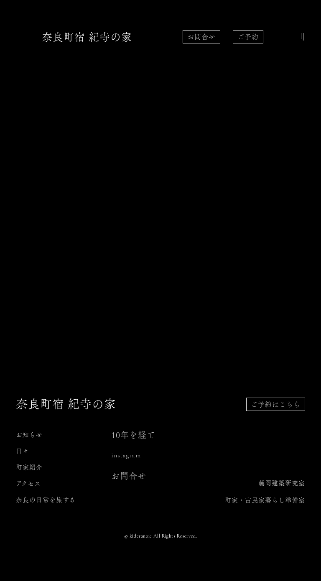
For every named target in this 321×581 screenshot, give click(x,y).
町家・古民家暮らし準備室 (265, 500)
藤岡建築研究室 (281, 483)
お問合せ (201, 36)
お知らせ (29, 434)
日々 (22, 451)
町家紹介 (29, 467)
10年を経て (133, 435)
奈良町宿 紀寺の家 (87, 37)
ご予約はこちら (276, 404)
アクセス (28, 483)
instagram (126, 455)
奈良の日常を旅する (46, 500)
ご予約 (248, 36)
